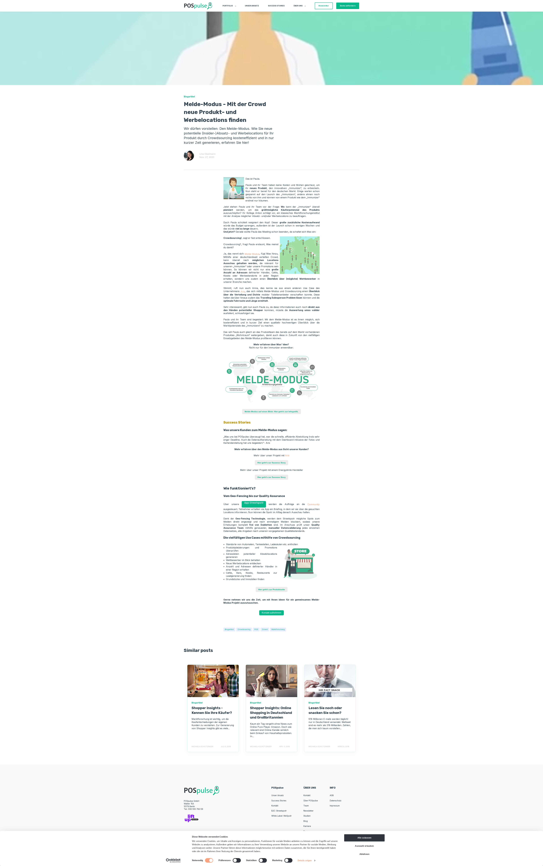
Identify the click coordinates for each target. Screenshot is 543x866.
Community (313, 504)
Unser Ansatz (277, 795)
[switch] (237, 860)
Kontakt (274, 805)
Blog (305, 821)
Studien (307, 816)
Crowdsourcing (244, 629)
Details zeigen (305, 860)
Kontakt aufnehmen (271, 613)
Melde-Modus (252, 254)
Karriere (307, 826)
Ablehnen (364, 854)
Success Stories (278, 800)
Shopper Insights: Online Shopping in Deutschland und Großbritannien (271, 712)
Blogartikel (229, 629)
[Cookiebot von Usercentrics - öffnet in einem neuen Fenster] (173, 860)
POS (256, 629)
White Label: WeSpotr (281, 816)
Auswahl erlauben (364, 846)
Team (306, 805)
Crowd (265, 629)
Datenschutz (335, 800)
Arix (243, 291)
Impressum (335, 805)
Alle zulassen (364, 837)
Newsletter (308, 811)
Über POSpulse (310, 800)
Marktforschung (278, 629)
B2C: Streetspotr (279, 811)
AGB (332, 795)
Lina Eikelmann (207, 154)
